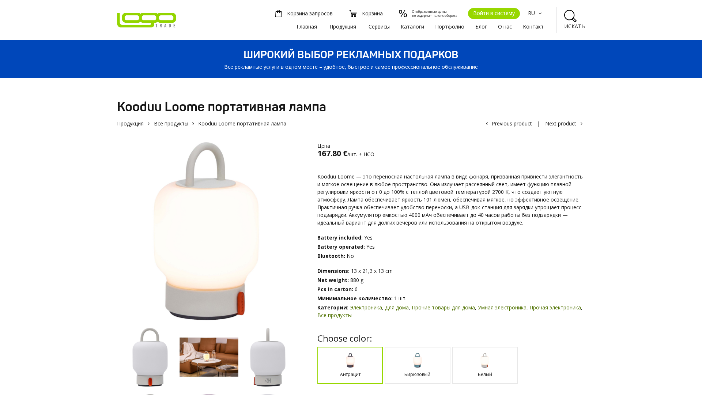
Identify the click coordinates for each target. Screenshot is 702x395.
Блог (481, 26)
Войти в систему (494, 13)
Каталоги (412, 26)
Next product (560, 123)
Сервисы (379, 26)
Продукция (342, 26)
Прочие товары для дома (443, 307)
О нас (505, 26)
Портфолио (449, 26)
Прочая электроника (555, 307)
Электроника (366, 307)
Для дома (397, 307)
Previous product (512, 123)
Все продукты (171, 123)
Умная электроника (502, 307)
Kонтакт (533, 26)
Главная (307, 26)
